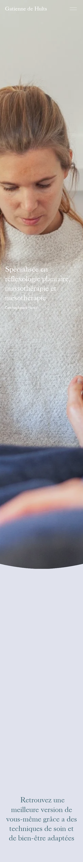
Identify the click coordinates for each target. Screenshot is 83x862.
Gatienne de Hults (26, 8)
